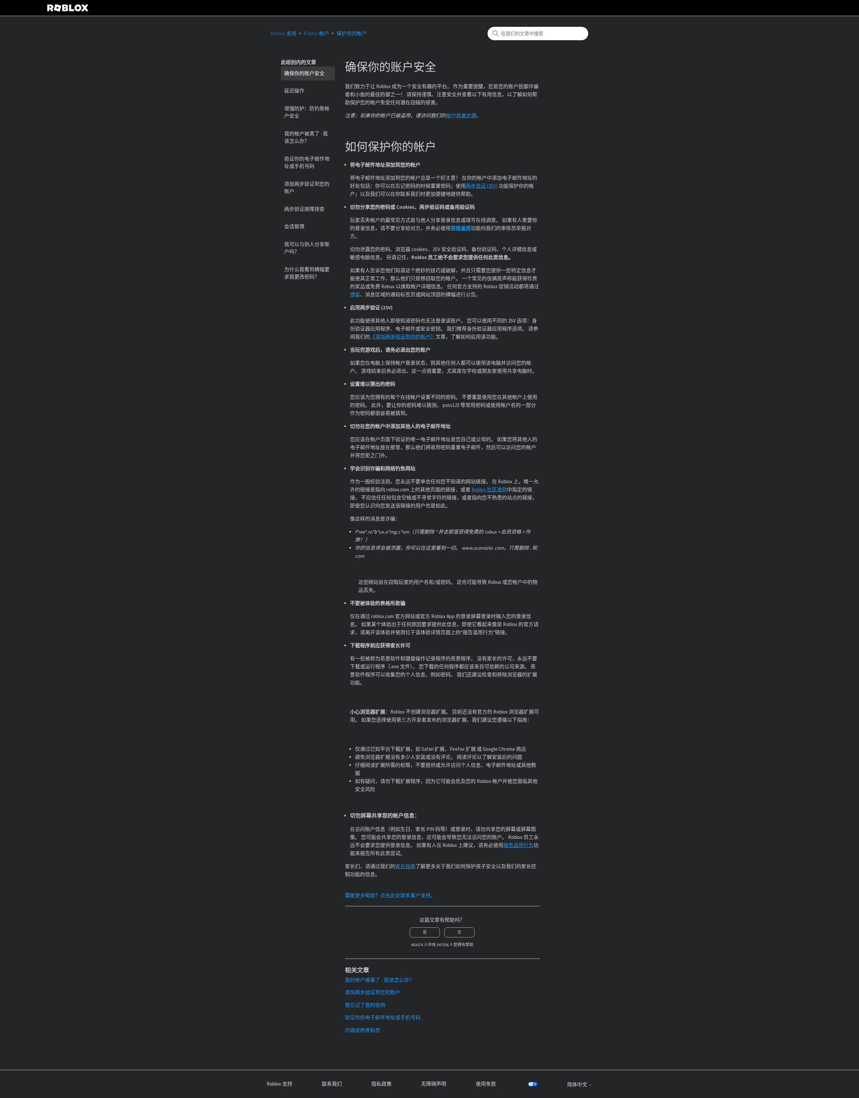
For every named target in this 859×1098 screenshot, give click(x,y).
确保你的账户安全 (304, 73)
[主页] (68, 8)
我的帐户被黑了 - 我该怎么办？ (306, 137)
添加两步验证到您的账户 (307, 188)
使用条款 (486, 1084)
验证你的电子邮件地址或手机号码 (307, 163)
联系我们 (332, 1084)
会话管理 (294, 226)
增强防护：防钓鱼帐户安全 (307, 112)
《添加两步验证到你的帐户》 (403, 336)
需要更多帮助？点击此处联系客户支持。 (390, 895)
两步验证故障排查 (304, 209)
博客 (355, 294)
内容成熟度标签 (362, 1030)
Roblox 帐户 (316, 33)
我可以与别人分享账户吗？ (307, 248)
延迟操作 (294, 90)
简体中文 (577, 1084)
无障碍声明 (433, 1084)
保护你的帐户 (352, 33)
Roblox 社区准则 (489, 489)
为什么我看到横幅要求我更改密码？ (307, 273)
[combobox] (538, 33)
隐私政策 (381, 1084)
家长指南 (405, 866)
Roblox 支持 (283, 33)
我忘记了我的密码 (365, 1005)
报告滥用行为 (518, 845)
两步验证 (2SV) (482, 186)
